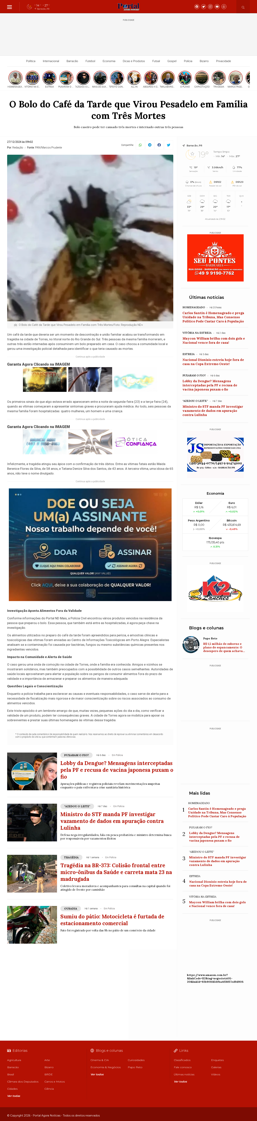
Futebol (90, 61)
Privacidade (223, 61)
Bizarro (204, 61)
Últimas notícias (206, 297)
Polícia (188, 61)
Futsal (156, 61)
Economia (109, 61)
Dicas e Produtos (134, 61)
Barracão (72, 61)
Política (30, 61)
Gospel (171, 61)
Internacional (51, 61)
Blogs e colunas (206, 627)
